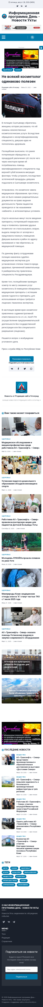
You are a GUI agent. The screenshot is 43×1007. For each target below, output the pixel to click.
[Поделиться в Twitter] (25, 368)
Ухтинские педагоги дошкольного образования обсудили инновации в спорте (19, 484)
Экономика (23, 885)
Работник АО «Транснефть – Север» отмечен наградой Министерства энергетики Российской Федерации (28, 806)
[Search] (32, 37)
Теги (4, 934)
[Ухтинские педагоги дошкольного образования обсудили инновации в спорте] (21, 465)
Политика (20, 876)
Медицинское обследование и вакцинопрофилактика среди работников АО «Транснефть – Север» (21, 445)
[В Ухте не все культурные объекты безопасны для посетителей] (21, 662)
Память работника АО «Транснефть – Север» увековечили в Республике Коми (28, 825)
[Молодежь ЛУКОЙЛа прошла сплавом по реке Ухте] (21, 542)
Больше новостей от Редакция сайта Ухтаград (21, 400)
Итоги (5, 872)
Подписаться (21, 977)
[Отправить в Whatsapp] (31, 368)
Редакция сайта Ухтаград (10, 87)
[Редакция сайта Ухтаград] (21, 392)
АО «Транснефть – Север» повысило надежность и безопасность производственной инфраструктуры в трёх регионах (28, 786)
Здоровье (7, 70)
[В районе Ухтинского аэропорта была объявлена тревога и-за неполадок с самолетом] (21, 690)
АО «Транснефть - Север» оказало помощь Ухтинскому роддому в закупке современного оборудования (20, 635)
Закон (18, 70)
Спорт (23, 880)
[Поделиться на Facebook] (18, 368)
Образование (30, 872)
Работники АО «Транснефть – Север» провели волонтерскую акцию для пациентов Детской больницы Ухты (20, 522)
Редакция (6, 938)
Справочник (8, 885)
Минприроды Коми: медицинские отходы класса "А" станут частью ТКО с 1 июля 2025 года (21, 596)
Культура (16, 872)
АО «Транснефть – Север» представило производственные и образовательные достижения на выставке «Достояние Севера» (28, 763)
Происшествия (10, 880)
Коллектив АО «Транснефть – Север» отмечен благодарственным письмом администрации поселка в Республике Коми (27, 846)
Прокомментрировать (21, 359)
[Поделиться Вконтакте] (12, 368)
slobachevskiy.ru (30, 1002)
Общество (21, 755)
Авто (5, 868)
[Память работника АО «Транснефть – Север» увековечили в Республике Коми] (9, 825)
